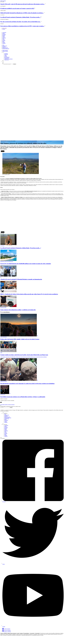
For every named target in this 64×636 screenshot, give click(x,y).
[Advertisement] (32, 72)
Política (3, 33)
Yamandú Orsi (4, 45)
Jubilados (5, 422)
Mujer (3, 41)
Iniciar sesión (4, 28)
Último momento (3, 0)
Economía (4, 34)
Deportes (3, 35)
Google (5, 421)
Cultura (5, 429)
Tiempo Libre (6, 59)
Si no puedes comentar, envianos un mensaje (7, 404)
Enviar (11, 407)
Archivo (5, 56)
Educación (4, 37)
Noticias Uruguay (5, 51)
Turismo (3, 42)
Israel (5, 414)
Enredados (6, 53)
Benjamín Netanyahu (5, 48)
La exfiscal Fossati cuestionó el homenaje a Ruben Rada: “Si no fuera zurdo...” (20, 17)
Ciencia (3, 39)
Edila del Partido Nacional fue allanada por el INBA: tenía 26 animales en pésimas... (22, 12)
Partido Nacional (5, 47)
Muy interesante (6, 57)
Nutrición (3, 43)
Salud (3, 38)
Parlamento (6, 420)
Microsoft (3, 46)
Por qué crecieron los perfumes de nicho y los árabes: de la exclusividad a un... (20, 21)
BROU (5, 419)
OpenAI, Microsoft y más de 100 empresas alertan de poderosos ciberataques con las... (22, 4)
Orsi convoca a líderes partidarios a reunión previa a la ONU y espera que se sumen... (22, 26)
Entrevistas (6, 54)
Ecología (3, 40)
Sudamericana (6, 418)
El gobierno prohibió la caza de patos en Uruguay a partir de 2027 (17, 8)
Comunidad (4, 32)
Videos (5, 55)
